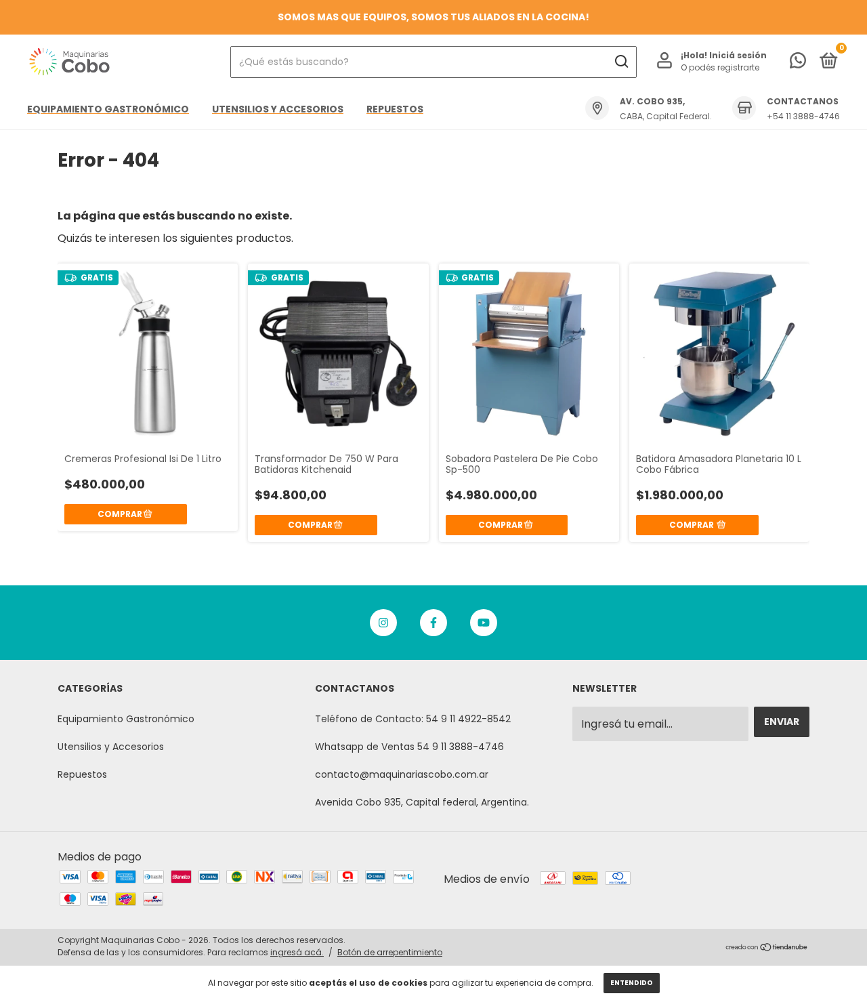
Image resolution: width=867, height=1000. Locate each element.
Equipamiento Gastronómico (108, 109)
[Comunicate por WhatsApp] (798, 63)
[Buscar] (621, 61)
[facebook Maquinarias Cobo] (433, 622)
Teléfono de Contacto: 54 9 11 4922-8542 (413, 719)
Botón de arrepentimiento (389, 952)
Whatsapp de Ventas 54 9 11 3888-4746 (409, 746)
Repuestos (394, 109)
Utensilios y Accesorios (277, 109)
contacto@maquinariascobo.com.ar (401, 774)
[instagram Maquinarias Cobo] (383, 622)
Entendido (631, 983)
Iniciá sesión (738, 55)
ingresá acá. (297, 952)
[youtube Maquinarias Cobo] (483, 622)
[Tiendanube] (767, 948)
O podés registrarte (720, 67)
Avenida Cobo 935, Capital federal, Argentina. (422, 802)
